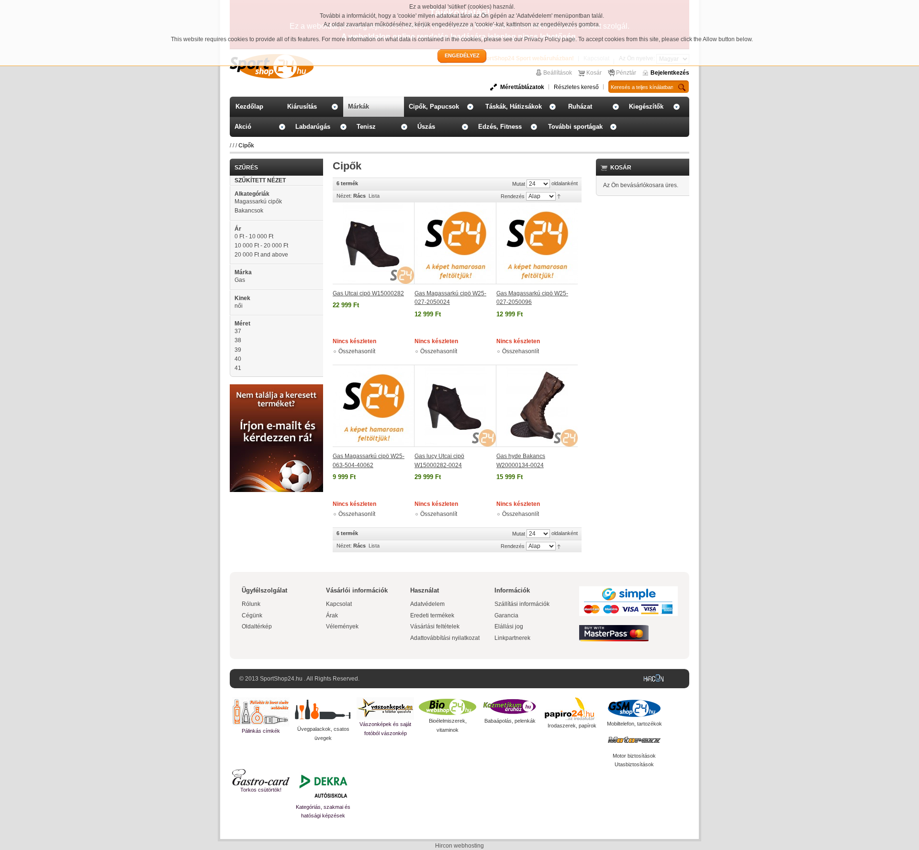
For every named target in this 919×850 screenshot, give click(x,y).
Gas (240, 280)
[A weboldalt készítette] (656, 678)
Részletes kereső (576, 87)
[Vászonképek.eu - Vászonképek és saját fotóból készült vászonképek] (385, 708)
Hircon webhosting (459, 845)
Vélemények (342, 626)
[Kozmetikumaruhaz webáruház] (509, 706)
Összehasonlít (356, 351)
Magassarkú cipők (258, 201)
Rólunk (251, 604)
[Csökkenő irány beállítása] (558, 196)
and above (261, 254)
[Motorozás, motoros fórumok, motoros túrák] (634, 739)
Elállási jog (508, 626)
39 (238, 350)
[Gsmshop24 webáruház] (634, 708)
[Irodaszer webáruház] (572, 709)
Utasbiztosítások (634, 764)
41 (238, 368)
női (239, 305)
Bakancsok (249, 210)
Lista (374, 196)
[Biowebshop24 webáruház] (447, 706)
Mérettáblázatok (522, 87)
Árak (332, 615)
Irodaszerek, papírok (572, 725)
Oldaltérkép (257, 626)
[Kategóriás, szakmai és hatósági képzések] (323, 786)
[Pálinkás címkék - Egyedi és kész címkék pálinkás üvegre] (261, 712)
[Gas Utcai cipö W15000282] (374, 243)
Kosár (594, 72)
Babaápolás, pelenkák (510, 721)
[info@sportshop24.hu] (276, 388)
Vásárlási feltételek (435, 626)
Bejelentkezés (669, 72)
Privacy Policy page (549, 39)
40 (238, 359)
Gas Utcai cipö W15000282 (368, 293)
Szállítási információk (521, 604)
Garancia (506, 615)
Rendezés (513, 196)
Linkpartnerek (512, 638)
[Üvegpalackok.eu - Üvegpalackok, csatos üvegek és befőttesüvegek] (323, 711)
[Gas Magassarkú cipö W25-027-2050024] (455, 243)
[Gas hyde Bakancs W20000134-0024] (537, 406)
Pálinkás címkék (261, 731)
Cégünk (252, 615)
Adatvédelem (427, 604)
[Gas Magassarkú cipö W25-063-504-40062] (374, 406)
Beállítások (557, 72)
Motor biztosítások (634, 756)
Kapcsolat (339, 604)
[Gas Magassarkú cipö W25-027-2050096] (537, 243)
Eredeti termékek (432, 615)
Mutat (518, 184)
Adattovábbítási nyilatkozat (445, 638)
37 (238, 331)
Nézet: (344, 196)
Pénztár (626, 72)
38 (238, 340)
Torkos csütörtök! (260, 790)
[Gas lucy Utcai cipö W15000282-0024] (455, 406)
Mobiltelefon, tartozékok (634, 724)
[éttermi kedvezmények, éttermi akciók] (261, 777)
